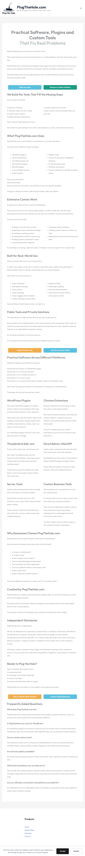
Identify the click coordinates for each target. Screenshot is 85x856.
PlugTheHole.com (31, 7)
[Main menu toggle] (80, 8)
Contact (28, 836)
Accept (62, 851)
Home (27, 827)
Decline (76, 851)
